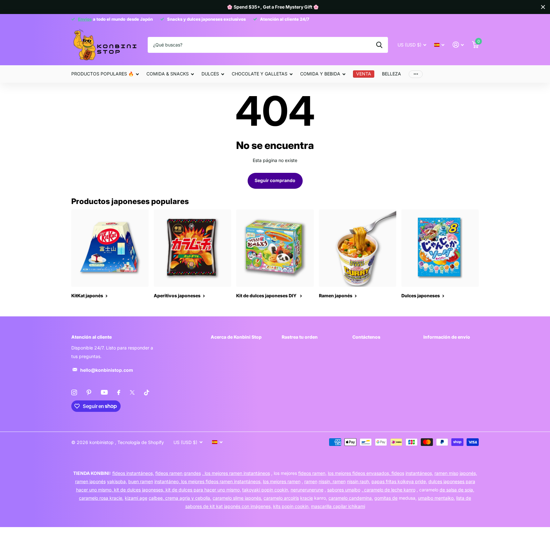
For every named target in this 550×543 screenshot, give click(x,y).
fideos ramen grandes (178, 473)
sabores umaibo (343, 489)
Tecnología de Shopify (140, 442)
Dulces (210, 73)
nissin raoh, (358, 481)
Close (543, 7)
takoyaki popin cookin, (265, 489)
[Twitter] (132, 392)
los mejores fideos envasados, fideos (366, 473)
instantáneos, (419, 473)
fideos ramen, (312, 473)
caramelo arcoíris (281, 498)
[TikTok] (146, 392)
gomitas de (386, 498)
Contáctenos (366, 337)
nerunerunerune (307, 489)
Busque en (379, 45)
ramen (310, 481)
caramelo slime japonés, (237, 498)
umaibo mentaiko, (436, 498)
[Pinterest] (89, 392)
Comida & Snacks (167, 73)
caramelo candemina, (350, 498)
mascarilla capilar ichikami (338, 506)
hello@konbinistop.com (106, 370)
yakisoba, (117, 481)
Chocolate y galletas (259, 73)
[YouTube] (104, 392)
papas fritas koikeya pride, (399, 481)
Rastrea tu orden (300, 337)
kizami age (136, 498)
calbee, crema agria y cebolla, (180, 498)
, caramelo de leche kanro (388, 489)
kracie (306, 498)
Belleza (391, 73)
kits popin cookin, (291, 506)
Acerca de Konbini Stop (236, 337)
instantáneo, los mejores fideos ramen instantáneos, (208, 481)
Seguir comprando (275, 180)
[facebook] (118, 392)
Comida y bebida (320, 73)
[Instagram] (74, 392)
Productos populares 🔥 (102, 73)
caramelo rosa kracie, (101, 498)
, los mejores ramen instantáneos (236, 473)
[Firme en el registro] (458, 45)
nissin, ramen (332, 481)
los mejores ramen (281, 481)
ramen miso (446, 473)
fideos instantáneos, (133, 473)
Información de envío (446, 337)
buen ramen (140, 481)
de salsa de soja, (457, 489)
